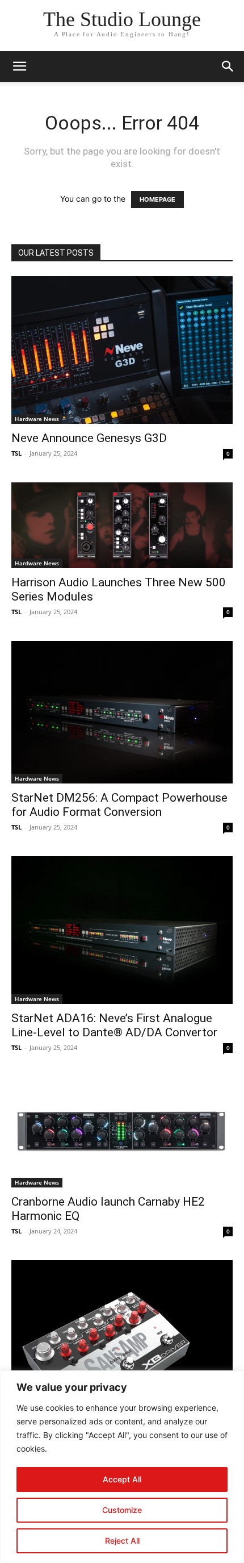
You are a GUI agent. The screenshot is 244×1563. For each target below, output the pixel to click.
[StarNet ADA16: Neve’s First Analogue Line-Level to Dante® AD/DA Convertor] (122, 930)
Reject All (122, 1540)
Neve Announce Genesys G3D (89, 438)
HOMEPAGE (157, 199)
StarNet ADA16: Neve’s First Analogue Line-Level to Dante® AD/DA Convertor (114, 1025)
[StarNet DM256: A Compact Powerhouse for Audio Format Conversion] (122, 712)
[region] (122, 1466)
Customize (122, 1510)
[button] (19, 66)
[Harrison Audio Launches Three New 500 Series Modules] (122, 525)
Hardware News (37, 419)
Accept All (122, 1479)
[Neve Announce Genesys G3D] (122, 350)
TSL (16, 453)
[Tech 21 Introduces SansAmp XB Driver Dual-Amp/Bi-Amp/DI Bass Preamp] (122, 1354)
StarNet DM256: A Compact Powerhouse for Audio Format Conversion (119, 805)
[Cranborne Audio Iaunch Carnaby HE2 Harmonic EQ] (122, 1132)
